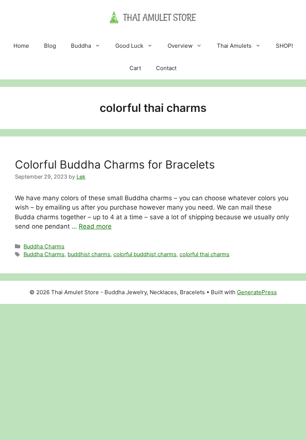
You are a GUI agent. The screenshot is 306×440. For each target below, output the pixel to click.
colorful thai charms (204, 254)
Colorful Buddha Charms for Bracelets (115, 164)
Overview (180, 45)
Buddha (81, 45)
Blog (50, 45)
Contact (166, 68)
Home (21, 45)
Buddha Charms (44, 246)
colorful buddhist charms (145, 254)
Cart (135, 68)
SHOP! (284, 45)
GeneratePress (257, 292)
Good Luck (129, 45)
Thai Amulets (234, 45)
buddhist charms (89, 254)
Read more (95, 226)
